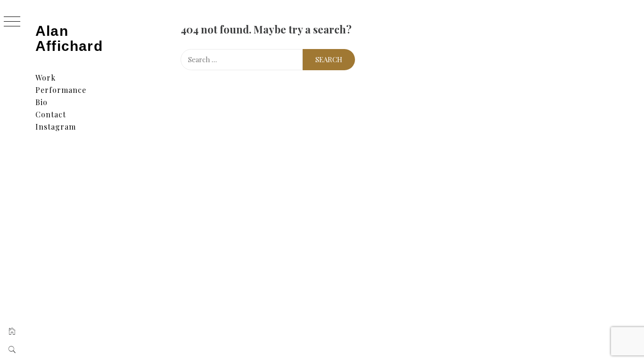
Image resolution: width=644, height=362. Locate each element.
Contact (50, 114)
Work (45, 77)
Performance (60, 90)
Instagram (55, 127)
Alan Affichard (69, 38)
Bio (41, 102)
